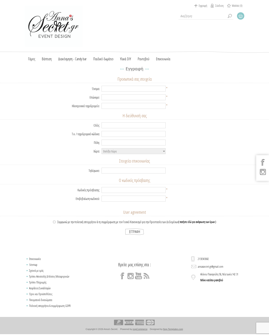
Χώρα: (97, 151)
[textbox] (205, 16)
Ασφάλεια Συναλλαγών (40, 288)
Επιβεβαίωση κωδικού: (88, 198)
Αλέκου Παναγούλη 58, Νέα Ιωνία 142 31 (219, 277)
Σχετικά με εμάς (36, 271)
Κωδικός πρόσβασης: (89, 190)
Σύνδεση (219, 6)
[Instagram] (130, 276)
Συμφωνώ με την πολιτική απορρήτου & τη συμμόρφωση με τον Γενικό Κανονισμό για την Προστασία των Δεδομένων (117, 222)
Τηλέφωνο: (94, 170)
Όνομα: (96, 88)
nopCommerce (140, 329)
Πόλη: (97, 142)
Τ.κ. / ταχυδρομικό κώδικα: (86, 134)
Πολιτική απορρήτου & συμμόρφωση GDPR (50, 306)
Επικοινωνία (35, 259)
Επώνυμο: (95, 97)
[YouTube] (138, 276)
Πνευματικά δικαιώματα (40, 300)
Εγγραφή (203, 6)
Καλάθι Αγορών (240, 16)
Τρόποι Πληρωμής (37, 282)
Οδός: (97, 125)
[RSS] (146, 276)
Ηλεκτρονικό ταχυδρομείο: (86, 106)
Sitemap (33, 265)
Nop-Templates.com (173, 329)
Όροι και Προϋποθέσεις (40, 294)
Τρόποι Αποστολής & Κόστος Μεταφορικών (49, 276)
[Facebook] (122, 276)
